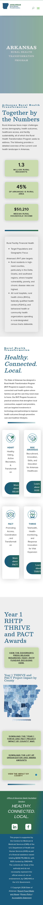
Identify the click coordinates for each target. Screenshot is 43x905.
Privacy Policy (26, 894)
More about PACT (15, 561)
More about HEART (16, 488)
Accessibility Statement (22, 897)
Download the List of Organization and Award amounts (21, 757)
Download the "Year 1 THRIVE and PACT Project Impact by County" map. (21, 739)
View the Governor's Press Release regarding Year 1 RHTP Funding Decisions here (21, 658)
